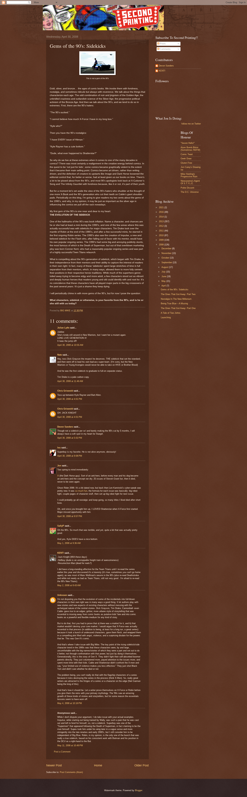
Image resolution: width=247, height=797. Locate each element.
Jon (59, 465)
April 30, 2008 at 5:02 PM (69, 438)
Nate (59, 355)
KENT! (60, 553)
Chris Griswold (65, 391)
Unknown (62, 595)
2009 (161, 240)
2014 (161, 216)
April (164, 285)
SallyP (60, 526)
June (164, 276)
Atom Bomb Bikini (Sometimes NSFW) (190, 148)
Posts (162, 43)
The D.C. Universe (190, 192)
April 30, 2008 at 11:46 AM (70, 381)
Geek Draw (186, 158)
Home (98, 765)
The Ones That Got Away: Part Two (178, 294)
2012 (161, 226)
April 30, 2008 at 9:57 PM (69, 516)
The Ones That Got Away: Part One (178, 308)
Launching (166, 317)
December (166, 248)
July (163, 271)
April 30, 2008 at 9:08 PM (69, 456)
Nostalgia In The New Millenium (176, 299)
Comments (165, 49)
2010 (161, 235)
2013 (161, 221)
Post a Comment (62, 751)
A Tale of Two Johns (170, 313)
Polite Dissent (187, 188)
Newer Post (54, 765)
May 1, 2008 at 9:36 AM (69, 543)
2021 (161, 207)
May (163, 281)
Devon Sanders (65, 426)
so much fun (81, 491)
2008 (161, 244)
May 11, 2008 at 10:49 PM (70, 745)
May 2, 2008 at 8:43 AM (69, 585)
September (167, 262)
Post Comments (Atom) (71, 772)
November (166, 253)
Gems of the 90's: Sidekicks (174, 289)
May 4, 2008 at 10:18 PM (69, 703)
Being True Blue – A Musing (174, 303)
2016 (161, 212)
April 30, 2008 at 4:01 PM (69, 399)
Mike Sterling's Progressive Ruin (189, 175)
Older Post (141, 765)
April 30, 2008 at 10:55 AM (70, 345)
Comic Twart (187, 154)
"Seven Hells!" (188, 143)
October (165, 257)
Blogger (138, 790)
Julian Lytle (63, 327)
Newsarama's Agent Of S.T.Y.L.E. (190, 182)
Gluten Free (186, 163)
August (165, 267)
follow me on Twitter (191, 123)
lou (59, 447)
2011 (161, 230)
